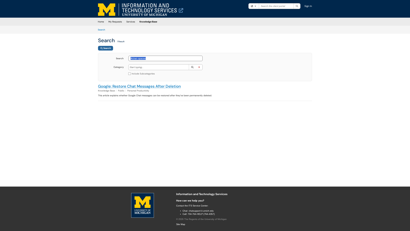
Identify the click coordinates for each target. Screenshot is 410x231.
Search (102, 29)
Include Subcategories (143, 73)
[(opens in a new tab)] (140, 9)
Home (101, 21)
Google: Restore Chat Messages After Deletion (139, 86)
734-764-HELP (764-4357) (201, 214)
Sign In (308, 6)
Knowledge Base (148, 21)
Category (119, 67)
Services (130, 21)
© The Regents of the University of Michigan (201, 219)
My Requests (115, 21)
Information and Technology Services (201, 194)
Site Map (180, 224)
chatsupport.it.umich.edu (201, 211)
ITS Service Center (198, 205)
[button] (192, 67)
